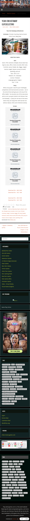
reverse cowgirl (8, 217)
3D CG (5, 381)
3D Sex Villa (13, 482)
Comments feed (6, 420)
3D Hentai (23, 477)
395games (19, 396)
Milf (17, 215)
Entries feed (5, 418)
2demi (11, 369)
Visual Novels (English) (8, 286)
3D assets (24, 379)
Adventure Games (6, 258)
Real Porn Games (11, 13)
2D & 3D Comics (6, 253)
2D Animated (20, 364)
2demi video (19, 369)
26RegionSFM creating (9, 391)
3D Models (15, 479)
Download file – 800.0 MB (15, 190)
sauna (14, 217)
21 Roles (5, 389)
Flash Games (5, 263)
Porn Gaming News (7, 274)
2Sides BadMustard (8, 374)
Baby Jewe (14, 209)
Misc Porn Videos (6, 266)
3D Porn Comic (6, 482)
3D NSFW (21, 479)
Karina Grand (13, 215)
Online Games (5, 268)
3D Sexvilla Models (21, 482)
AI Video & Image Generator (9, 261)
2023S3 (18, 398)
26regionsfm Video (8, 396)
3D (18, 374)
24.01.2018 (5, 27)
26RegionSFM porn (8, 394)
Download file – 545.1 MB (15, 192)
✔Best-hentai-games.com (8, 435)
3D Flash (11, 477)
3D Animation (17, 377)
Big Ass (19, 209)
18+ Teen (13, 384)
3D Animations (7, 379)
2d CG (19, 367)
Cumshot (12, 213)
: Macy (14, 401)
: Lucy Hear (6, 401)
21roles (13, 389)
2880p (24, 398)
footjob (24, 213)
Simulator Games (6, 281)
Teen (21, 217)
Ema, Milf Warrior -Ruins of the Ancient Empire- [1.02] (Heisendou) (22, 229)
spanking (18, 217)
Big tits (22, 209)
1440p (11, 398)
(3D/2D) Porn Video (7, 250)
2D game (5, 372)
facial (21, 213)
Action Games (5, 256)
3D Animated (6, 377)
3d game (17, 477)
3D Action (24, 374)
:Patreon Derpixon (8, 403)
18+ (20, 381)
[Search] (26, 239)
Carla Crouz (17, 211)
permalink (13, 220)
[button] (24, 519)
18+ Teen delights (8, 386)
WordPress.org (6, 423)
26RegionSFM (22, 389)
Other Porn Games (7, 271)
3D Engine (5, 477)
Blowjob (6, 211)
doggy (16, 213)
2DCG (5, 369)
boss (9, 211)
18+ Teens (19, 386)
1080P (5, 398)
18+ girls (5, 384)
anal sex (10, 209)
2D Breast (12, 367)
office (19, 215)
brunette (12, 211)
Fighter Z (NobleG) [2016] (7, 226)
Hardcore (4, 215)
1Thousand (6, 364)
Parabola (14, 519)
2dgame (13, 372)
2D (13, 364)
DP (18, 213)
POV (22, 215)
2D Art (5, 367)
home (8, 215)
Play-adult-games (7, 2)
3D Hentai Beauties (6, 479)
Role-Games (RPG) (6, 279)
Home (3, 13)
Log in (3, 415)
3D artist (16, 379)
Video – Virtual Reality (7, 284)
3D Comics (13, 381)
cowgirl (8, 213)
